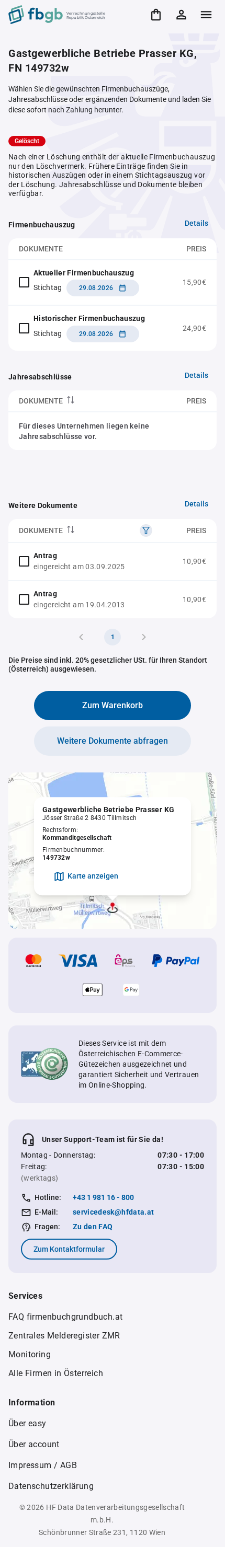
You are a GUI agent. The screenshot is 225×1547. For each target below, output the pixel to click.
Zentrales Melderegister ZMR (64, 1336)
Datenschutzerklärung (51, 1486)
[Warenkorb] (155, 14)
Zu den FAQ (93, 1226)
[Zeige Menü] (206, 14)
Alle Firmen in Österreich (55, 1373)
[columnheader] (76, 401)
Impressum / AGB (42, 1465)
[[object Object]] (146, 530)
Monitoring (29, 1354)
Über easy (27, 1423)
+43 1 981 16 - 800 (103, 1197)
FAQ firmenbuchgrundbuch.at (65, 1317)
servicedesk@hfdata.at (113, 1212)
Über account (34, 1444)
